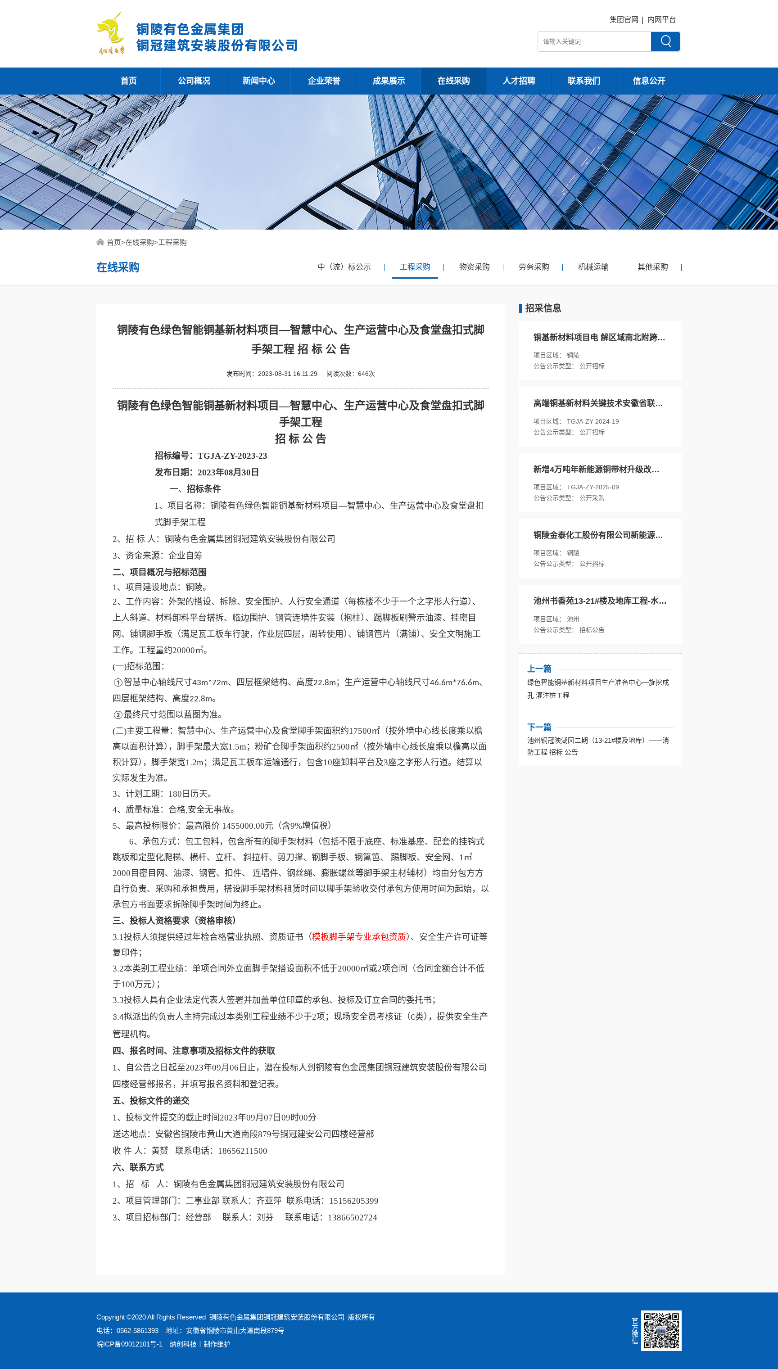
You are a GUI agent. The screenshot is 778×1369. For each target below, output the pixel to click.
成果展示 (389, 81)
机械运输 (593, 267)
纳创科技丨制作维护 (200, 1344)
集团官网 (624, 19)
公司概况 (194, 81)
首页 (129, 81)
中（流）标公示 (344, 267)
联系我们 (584, 81)
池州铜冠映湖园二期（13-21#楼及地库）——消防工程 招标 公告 (598, 746)
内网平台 (661, 19)
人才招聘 (519, 81)
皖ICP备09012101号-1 (129, 1344)
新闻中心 (259, 81)
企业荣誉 (324, 81)
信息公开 (649, 81)
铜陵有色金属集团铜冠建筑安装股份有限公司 (276, 1317)
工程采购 (172, 242)
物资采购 (474, 267)
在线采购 (454, 81)
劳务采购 (534, 267)
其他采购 (653, 267)
